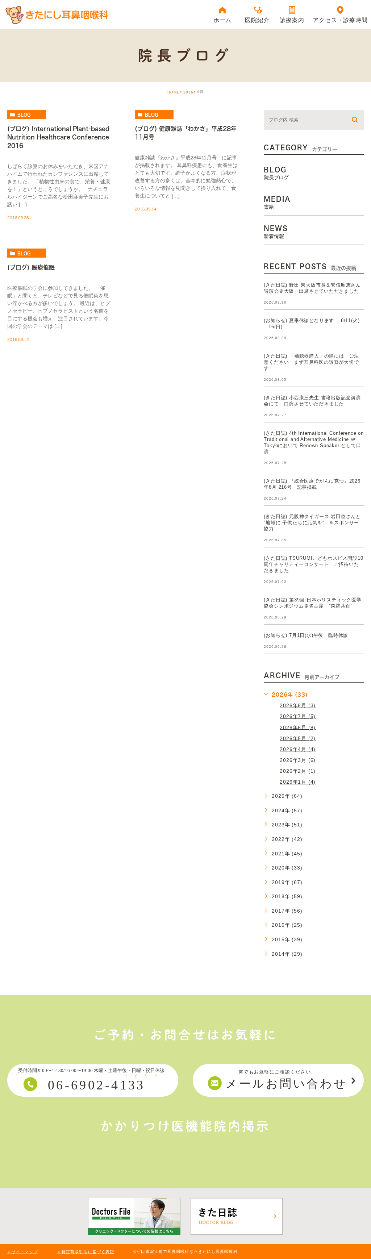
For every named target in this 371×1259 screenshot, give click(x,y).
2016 (188, 92)
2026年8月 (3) (298, 705)
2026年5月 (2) (298, 738)
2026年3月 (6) (298, 760)
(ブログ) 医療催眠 (31, 267)
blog (23, 114)
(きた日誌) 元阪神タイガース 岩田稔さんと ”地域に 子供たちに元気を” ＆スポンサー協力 (312, 522)
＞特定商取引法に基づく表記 (85, 1252)
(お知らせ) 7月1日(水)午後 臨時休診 (306, 635)
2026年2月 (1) (298, 771)
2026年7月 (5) (298, 716)
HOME (173, 92)
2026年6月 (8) (298, 727)
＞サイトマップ (22, 1252)
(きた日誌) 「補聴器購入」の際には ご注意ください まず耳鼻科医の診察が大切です (311, 362)
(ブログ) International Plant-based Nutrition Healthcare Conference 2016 (58, 137)
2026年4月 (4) (298, 749)
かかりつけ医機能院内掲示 (185, 1126)
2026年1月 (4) (298, 782)
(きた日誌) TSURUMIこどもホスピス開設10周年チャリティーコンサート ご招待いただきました (313, 564)
